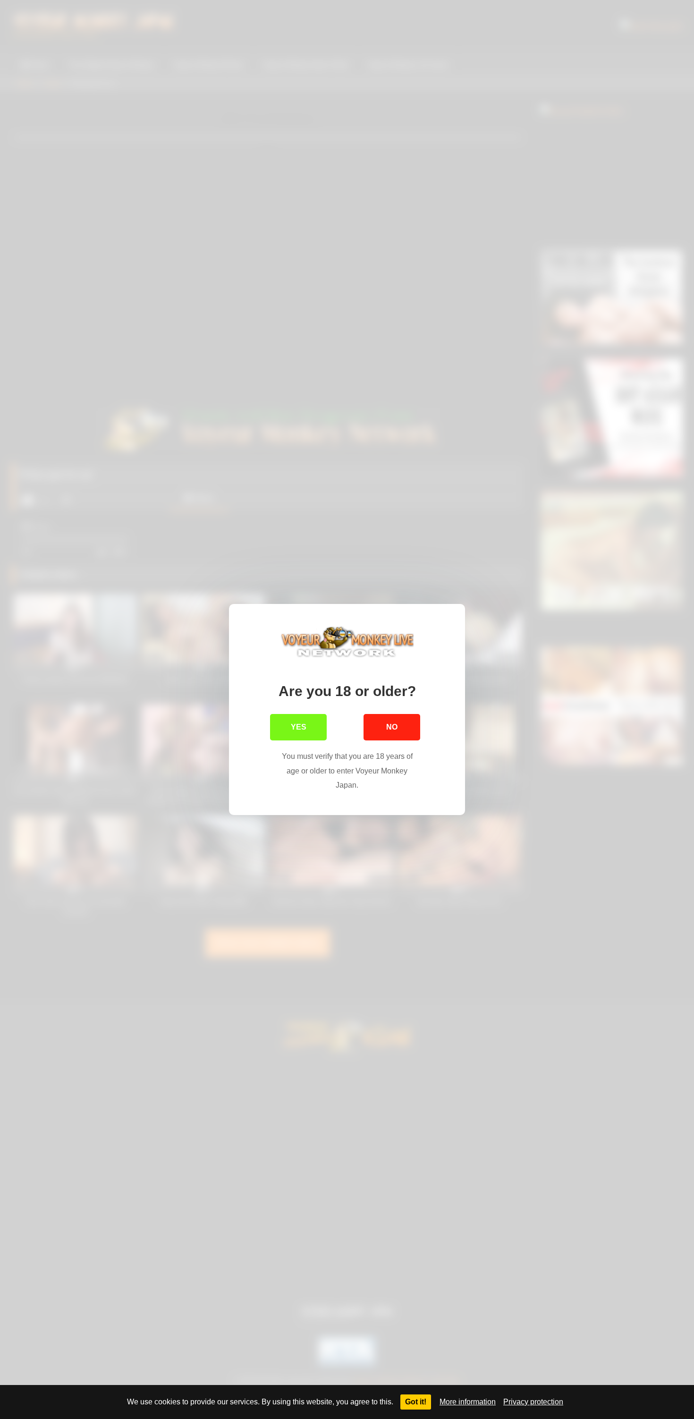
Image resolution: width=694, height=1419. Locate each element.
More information (468, 1402)
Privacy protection (533, 1402)
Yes (298, 727)
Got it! (415, 1402)
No (392, 727)
